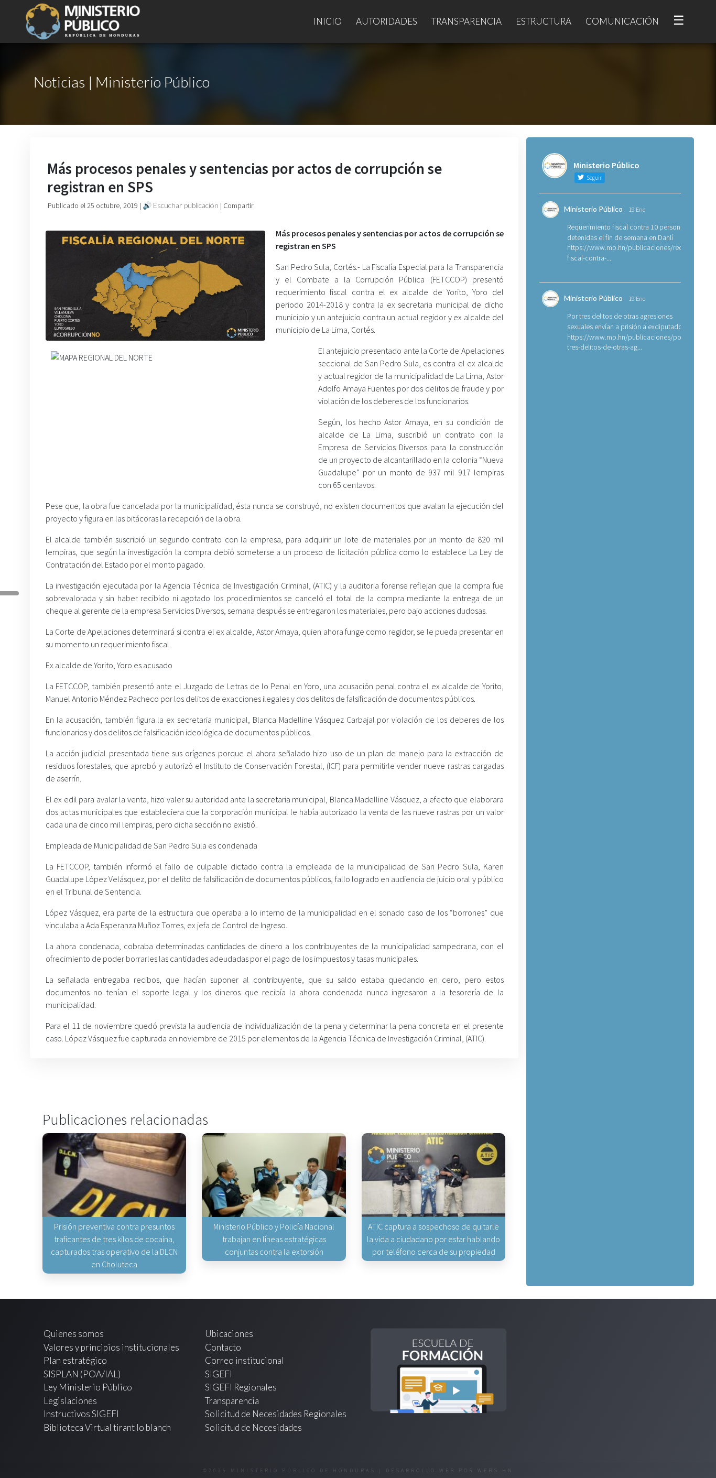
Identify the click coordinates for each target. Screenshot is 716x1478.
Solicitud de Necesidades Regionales (275, 1413)
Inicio (327, 21)
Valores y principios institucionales (111, 1347)
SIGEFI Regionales (241, 1387)
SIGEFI (218, 1373)
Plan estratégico (76, 1360)
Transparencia (466, 21)
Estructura (543, 21)
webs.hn (496, 1470)
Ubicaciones (229, 1333)
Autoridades (386, 21)
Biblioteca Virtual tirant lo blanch (107, 1427)
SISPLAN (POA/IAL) (82, 1373)
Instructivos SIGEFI (81, 1413)
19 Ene (636, 209)
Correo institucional (244, 1360)
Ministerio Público (593, 208)
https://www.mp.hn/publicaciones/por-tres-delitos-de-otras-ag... (626, 342)
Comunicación (622, 21)
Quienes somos (74, 1333)
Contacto (223, 1347)
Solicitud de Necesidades (253, 1427)
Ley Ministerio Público (88, 1387)
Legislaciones (70, 1400)
